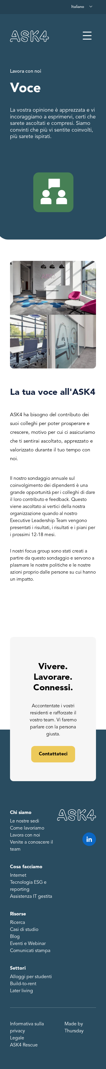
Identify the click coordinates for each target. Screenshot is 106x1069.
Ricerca (17, 922)
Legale (17, 1038)
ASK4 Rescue (24, 1045)
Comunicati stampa (30, 951)
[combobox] (82, 7)
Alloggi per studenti (31, 977)
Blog (15, 936)
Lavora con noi (25, 71)
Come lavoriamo (27, 828)
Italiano (77, 7)
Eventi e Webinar (28, 943)
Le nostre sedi (24, 821)
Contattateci (53, 754)
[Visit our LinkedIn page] (89, 839)
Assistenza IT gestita (31, 896)
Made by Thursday (74, 1028)
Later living (21, 991)
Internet (18, 875)
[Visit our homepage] (29, 36)
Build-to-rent (23, 984)
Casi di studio (24, 929)
